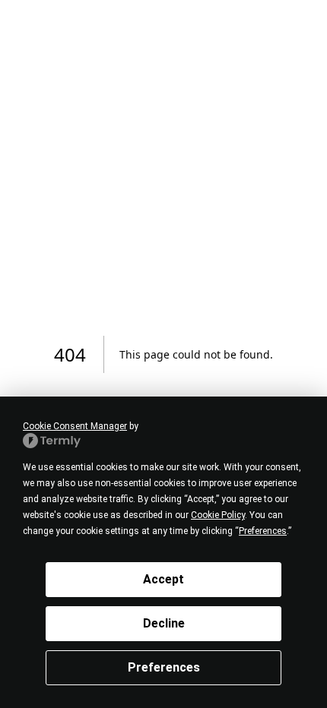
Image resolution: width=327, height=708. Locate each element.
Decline (164, 623)
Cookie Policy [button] (218, 515)
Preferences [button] (263, 531)
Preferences (164, 667)
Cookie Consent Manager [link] (75, 426)
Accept (163, 579)
